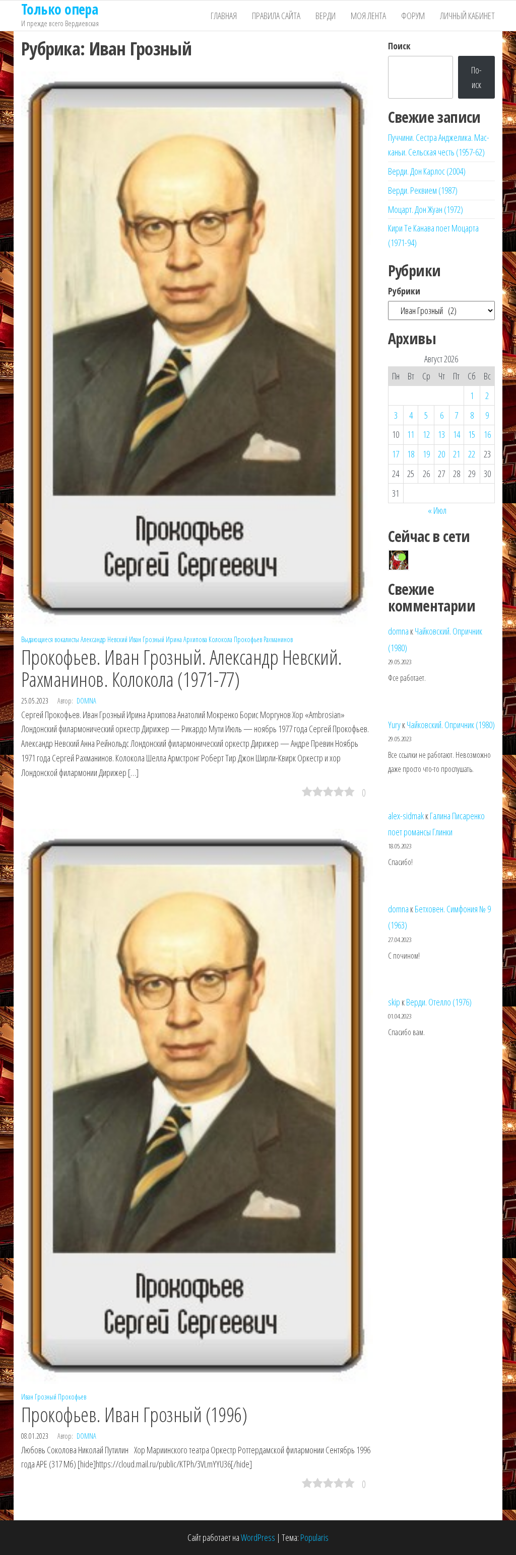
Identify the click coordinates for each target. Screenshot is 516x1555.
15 (471, 434)
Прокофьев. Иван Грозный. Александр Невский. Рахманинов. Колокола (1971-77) (181, 668)
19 (426, 454)
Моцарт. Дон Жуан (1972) (425, 209)
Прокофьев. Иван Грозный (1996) (134, 1414)
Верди (325, 16)
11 (410, 434)
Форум (413, 16)
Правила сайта (276, 16)
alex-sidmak (406, 816)
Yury (394, 725)
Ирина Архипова (186, 639)
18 (410, 454)
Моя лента (368, 16)
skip (394, 1002)
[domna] (398, 560)
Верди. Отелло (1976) (439, 1002)
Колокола (220, 639)
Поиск (399, 46)
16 (487, 434)
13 (441, 434)
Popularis (314, 1537)
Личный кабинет (467, 16)
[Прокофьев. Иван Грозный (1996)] (197, 1105)
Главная (224, 16)
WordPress (258, 1537)
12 (426, 434)
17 (395, 454)
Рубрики (404, 291)
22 (471, 454)
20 (441, 454)
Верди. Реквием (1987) (423, 190)
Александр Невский (104, 639)
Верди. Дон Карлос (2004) (427, 171)
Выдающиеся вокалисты (50, 639)
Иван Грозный (146, 639)
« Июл (437, 510)
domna (86, 701)
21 (456, 454)
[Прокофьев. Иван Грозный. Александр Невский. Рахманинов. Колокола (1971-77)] (197, 348)
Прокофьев (248, 639)
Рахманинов (278, 639)
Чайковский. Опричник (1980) (451, 725)
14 (456, 434)
